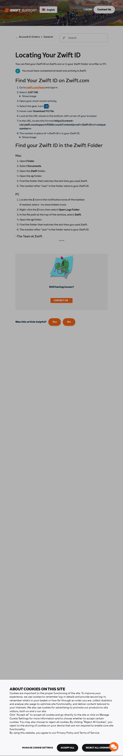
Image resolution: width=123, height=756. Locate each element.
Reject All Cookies (98, 748)
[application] (114, 747)
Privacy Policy (65, 733)
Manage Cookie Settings (37, 748)
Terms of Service (89, 733)
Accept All (67, 748)
